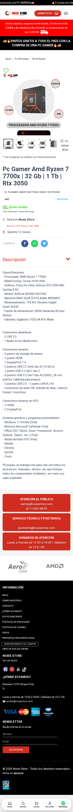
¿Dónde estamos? (12, 611)
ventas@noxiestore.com (36, 504)
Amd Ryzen (39, 58)
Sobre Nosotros (11, 600)
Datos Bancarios (12, 616)
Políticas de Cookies (14, 627)
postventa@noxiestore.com (36, 528)
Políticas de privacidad (16, 622)
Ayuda (5, 632)
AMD (6, 199)
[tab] (36, 259)
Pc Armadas (22, 58)
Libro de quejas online (15, 649)
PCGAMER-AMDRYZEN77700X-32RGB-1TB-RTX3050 (33, 192)
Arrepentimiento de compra (20, 644)
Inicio (8, 58)
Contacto (8, 606)
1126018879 (38, 508)
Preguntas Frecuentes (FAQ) (18, 638)
